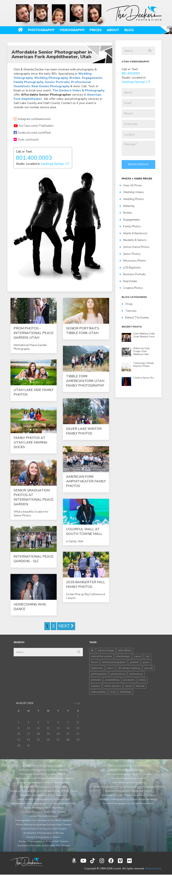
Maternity (129, 206)
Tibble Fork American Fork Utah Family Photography (85, 381)
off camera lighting (129, 668)
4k (92, 650)
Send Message (139, 164)
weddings (126, 691)
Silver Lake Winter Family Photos (84, 431)
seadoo (95, 686)
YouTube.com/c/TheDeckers (36, 126)
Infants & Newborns (135, 233)
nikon (110, 668)
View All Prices (132, 185)
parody (148, 668)
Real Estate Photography (50, 86)
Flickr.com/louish (28, 140)
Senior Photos (132, 254)
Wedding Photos (133, 199)
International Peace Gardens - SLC (33, 558)
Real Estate (130, 281)
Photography (41, 30)
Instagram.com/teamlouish (34, 119)
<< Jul (77, 703)
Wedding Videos (133, 192)
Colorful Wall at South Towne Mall (84, 531)
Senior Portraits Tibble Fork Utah (82, 330)
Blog (129, 30)
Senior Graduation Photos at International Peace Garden (33, 497)
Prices (96, 30)
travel (128, 686)
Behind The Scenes (137, 318)
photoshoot (118, 674)
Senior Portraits (57, 82)
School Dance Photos (136, 247)
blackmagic (123, 656)
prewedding (112, 680)
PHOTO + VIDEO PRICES (137, 178)
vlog (112, 691)
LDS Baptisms (132, 268)
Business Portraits (134, 274)
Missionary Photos (134, 261)
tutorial (140, 686)
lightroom (97, 668)
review (142, 680)
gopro (146, 662)
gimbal (134, 662)
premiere (96, 680)
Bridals (74, 78)
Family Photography (28, 82)
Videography (72, 30)
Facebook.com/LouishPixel (34, 133)
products (129, 680)
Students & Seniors (135, 240)
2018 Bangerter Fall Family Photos (85, 584)
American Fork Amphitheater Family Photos (86, 481)
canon (138, 656)
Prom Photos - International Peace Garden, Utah (33, 333)
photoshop (136, 674)
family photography (114, 662)
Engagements (92, 78)
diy (147, 656)
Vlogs (129, 304)
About (113, 30)
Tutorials (131, 311)
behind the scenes (101, 656)
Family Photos (132, 226)
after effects (125, 650)
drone (94, 662)
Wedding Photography (51, 78)
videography (98, 691)
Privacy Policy (153, 868)
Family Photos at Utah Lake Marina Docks (30, 442)
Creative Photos (133, 288)
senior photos (112, 686)
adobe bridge (106, 650)
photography (99, 674)
